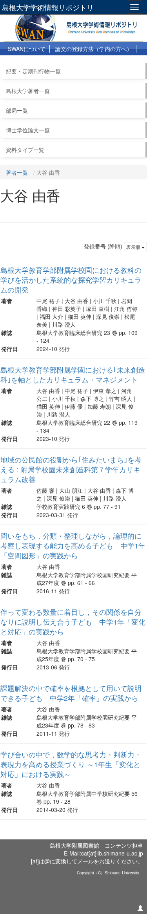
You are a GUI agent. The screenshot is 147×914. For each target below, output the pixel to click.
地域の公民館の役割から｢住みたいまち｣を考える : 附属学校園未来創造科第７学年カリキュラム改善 (71, 469)
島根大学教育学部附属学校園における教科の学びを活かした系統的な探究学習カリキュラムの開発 (71, 279)
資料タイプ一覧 (25, 150)
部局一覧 (17, 110)
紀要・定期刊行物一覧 (33, 71)
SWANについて (26, 49)
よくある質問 (67, 62)
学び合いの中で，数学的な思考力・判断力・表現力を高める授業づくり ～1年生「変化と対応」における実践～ (71, 764)
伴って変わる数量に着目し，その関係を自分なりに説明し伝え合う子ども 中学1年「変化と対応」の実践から (72, 621)
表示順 (134, 246)
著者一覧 (17, 172)
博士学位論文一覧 (28, 130)
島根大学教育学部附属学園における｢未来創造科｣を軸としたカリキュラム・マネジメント (72, 374)
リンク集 (104, 62)
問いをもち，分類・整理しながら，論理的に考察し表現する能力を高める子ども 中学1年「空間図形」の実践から (72, 545)
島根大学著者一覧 (28, 91)
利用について (24, 62)
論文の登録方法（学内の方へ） (93, 49)
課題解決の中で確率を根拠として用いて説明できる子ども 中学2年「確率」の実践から (71, 693)
